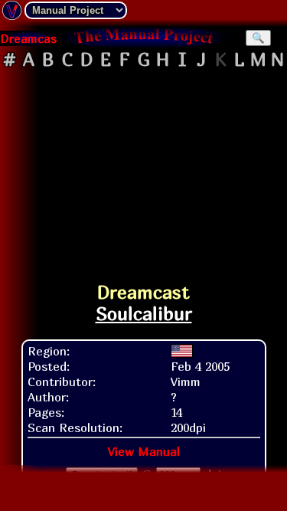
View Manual (144, 451)
